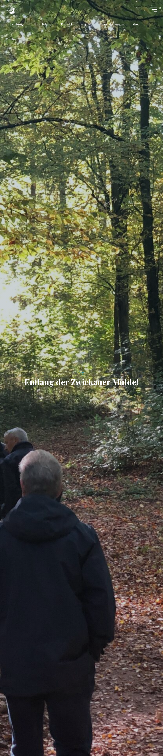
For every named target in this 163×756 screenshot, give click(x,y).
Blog (80, 372)
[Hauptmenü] (153, 10)
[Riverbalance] (12, 9)
